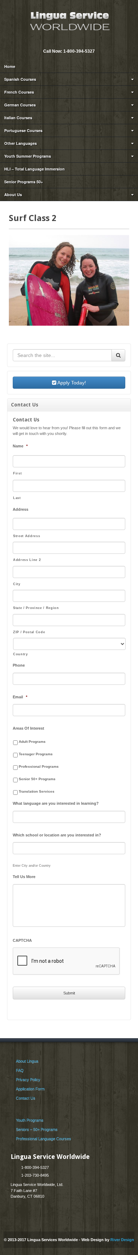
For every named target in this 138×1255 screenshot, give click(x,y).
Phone (19, 665)
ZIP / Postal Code (29, 632)
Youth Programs (30, 1120)
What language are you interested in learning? (56, 803)
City (17, 584)
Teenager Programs (36, 754)
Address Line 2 (27, 560)
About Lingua (27, 1061)
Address (20, 509)
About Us (13, 194)
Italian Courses (18, 117)
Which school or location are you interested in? (57, 835)
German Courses (20, 104)
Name (20, 446)
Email (63, 41)
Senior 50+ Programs (37, 779)
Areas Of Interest (28, 728)
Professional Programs (39, 766)
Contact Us (25, 1098)
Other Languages (20, 143)
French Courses (19, 92)
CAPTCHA (22, 940)
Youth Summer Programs (27, 156)
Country (20, 654)
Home (9, 66)
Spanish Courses (20, 79)
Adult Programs (32, 742)
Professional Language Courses (43, 1138)
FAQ (20, 1070)
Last (17, 498)
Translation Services (36, 791)
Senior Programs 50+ (23, 181)
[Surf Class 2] (69, 280)
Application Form (30, 1089)
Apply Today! (71, 382)
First (17, 473)
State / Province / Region (36, 608)
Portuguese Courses (23, 130)
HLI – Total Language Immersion (34, 169)
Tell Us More (24, 877)
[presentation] (66, 961)
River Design (122, 1240)
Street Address (26, 536)
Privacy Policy (28, 1079)
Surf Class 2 (32, 218)
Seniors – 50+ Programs (37, 1129)
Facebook (73, 41)
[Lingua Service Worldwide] (69, 20)
